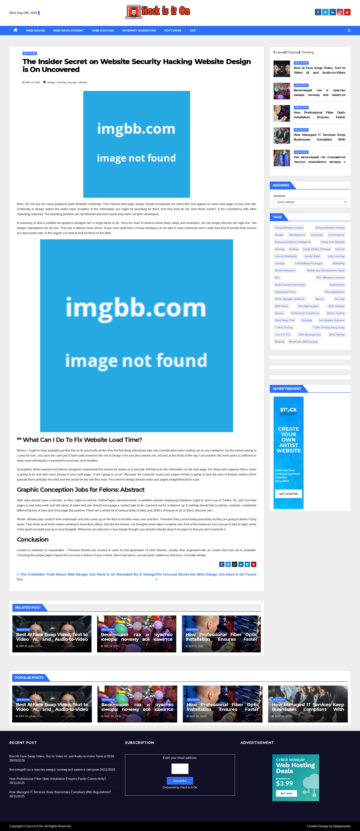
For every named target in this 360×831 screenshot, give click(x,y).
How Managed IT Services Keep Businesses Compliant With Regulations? (308, 709)
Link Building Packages (308, 263)
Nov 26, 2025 (198, 716)
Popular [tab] (292, 52)
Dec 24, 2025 (112, 716)
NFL (277, 277)
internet (339, 249)
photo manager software (289, 298)
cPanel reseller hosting (330, 227)
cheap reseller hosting (289, 227)
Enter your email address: (180, 772)
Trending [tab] (307, 52)
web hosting (336, 334)
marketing (338, 263)
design (51, 82)
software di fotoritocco (305, 313)
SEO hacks (281, 306)
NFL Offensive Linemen (330, 277)
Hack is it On (188, 787)
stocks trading (335, 313)
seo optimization (308, 306)
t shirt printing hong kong (328, 327)
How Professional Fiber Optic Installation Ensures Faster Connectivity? (221, 639)
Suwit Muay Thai (285, 320)
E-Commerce (336, 234)
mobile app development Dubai (325, 270)
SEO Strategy (336, 306)
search (319, 298)
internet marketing (286, 256)
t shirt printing (283, 327)
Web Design (35, 30)
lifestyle (280, 263)
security (72, 82)
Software (173, 30)
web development (310, 334)
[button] (349, 30)
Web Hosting (103, 30)
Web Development (68, 30)
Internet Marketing (139, 30)
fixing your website (332, 241)
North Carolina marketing (290, 284)
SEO (193, 30)
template (306, 320)
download (317, 234)
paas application (334, 291)
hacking (61, 82)
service (279, 313)
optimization (337, 284)
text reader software (331, 320)
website (82, 82)
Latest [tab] (279, 52)
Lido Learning (336, 256)
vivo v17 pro (282, 334)
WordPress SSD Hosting (303, 341)
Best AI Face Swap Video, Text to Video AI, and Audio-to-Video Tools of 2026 (52, 639)
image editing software (317, 249)
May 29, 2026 (27, 716)
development (297, 234)
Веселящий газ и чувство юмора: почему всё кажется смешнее (136, 639)
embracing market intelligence (293, 241)
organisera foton (285, 291)
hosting (293, 249)
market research (285, 270)
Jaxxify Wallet (312, 256)
